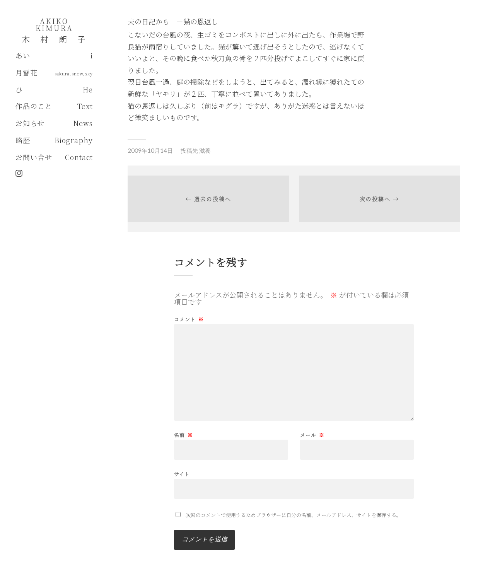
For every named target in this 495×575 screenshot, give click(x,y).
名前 (183, 434)
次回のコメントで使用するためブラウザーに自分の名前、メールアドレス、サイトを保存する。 (293, 515)
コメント (189, 319)
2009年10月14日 (150, 150)
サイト (182, 473)
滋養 (205, 150)
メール (312, 434)
